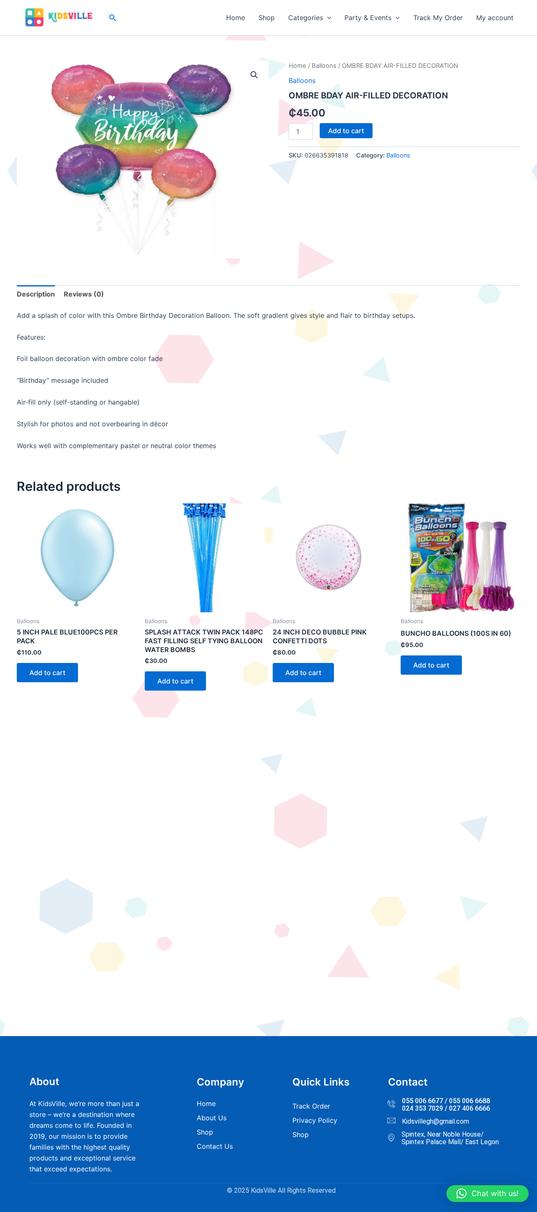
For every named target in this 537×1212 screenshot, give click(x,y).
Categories (305, 17)
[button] (113, 18)
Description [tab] (36, 294)
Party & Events (367, 17)
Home (235, 17)
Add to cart (346, 130)
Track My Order (438, 17)
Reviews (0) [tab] (84, 294)
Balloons (324, 66)
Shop (266, 17)
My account (495, 17)
